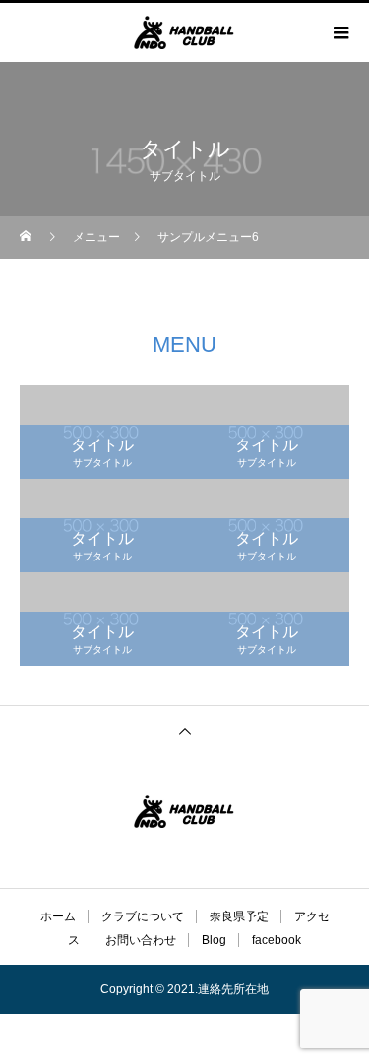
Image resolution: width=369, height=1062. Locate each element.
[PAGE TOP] (184, 730)
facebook (276, 940)
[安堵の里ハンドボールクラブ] (184, 811)
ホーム (58, 916)
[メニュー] (339, 32)
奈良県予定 (239, 916)
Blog (214, 940)
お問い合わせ (140, 940)
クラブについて (142, 916)
